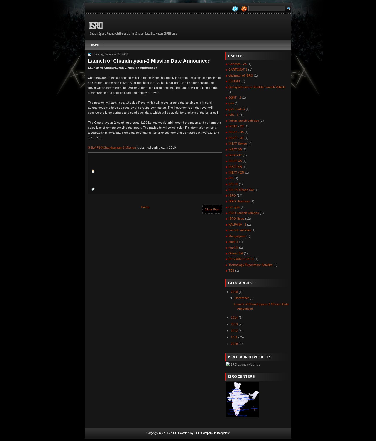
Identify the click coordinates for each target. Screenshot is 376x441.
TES (231, 270)
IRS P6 (233, 184)
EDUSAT (234, 81)
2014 (234, 317)
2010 (234, 343)
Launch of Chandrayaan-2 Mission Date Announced (149, 61)
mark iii (233, 247)
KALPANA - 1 (237, 224)
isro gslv (234, 207)
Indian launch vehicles (243, 120)
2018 (234, 292)
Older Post (212, 209)
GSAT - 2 (234, 97)
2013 (234, 324)
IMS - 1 (233, 114)
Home (95, 44)
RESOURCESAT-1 (241, 259)
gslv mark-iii (236, 109)
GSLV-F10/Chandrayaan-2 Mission (112, 147)
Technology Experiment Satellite (250, 265)
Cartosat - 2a (237, 64)
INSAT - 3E (236, 138)
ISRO (95, 25)
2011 (234, 337)
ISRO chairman (239, 201)
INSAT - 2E (236, 126)
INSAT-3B (235, 149)
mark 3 (233, 241)
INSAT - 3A (236, 132)
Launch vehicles (239, 230)
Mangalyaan (236, 236)
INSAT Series (237, 143)
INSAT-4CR (236, 172)
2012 (234, 330)
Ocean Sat (235, 253)
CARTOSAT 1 (237, 69)
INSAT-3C (235, 155)
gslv (231, 103)
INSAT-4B (235, 166)
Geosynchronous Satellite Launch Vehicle (256, 87)
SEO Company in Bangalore (212, 433)
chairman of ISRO (240, 75)
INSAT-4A (235, 161)
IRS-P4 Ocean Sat (241, 189)
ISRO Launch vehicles (243, 213)
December (242, 298)
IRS (230, 178)
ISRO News (236, 218)
